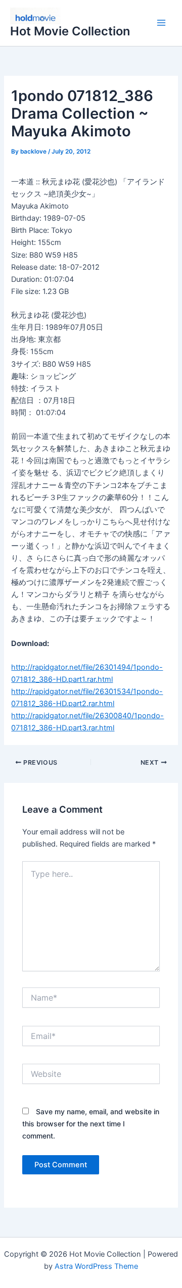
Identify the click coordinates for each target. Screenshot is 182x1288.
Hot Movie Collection (70, 31)
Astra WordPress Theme (96, 1266)
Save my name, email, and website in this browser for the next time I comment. (90, 1123)
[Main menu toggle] (161, 23)
